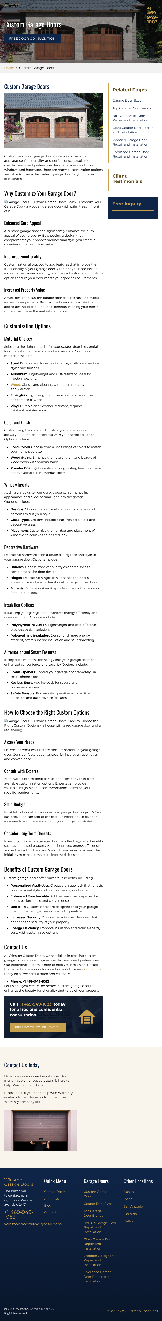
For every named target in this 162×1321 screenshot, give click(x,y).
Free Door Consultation (32, 38)
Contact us (92, 969)
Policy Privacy (115, 1311)
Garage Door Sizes (127, 100)
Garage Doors (61, 12)
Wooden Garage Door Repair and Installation (130, 142)
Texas (30, 10)
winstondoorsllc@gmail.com (21, 1224)
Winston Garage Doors (18, 1182)
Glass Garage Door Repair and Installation (133, 130)
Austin (129, 1192)
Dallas (128, 1221)
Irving (128, 1199)
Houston (130, 1214)
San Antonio (133, 1206)
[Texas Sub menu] (39, 10)
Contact (136, 10)
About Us (92, 12)
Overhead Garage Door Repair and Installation (131, 154)
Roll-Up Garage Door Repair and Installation (130, 118)
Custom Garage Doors (96, 1194)
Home (9, 68)
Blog (113, 10)
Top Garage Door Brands (132, 108)
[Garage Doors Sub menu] (71, 12)
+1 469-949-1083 (152, 15)
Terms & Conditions (143, 1311)
